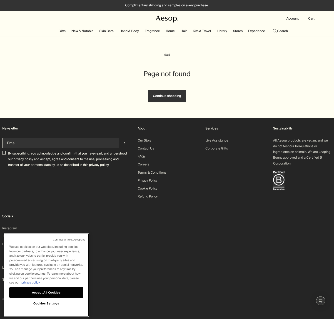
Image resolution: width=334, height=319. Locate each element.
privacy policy (23, 159)
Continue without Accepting (69, 239)
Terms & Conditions (152, 173)
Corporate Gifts (216, 149)
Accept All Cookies (46, 292)
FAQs (141, 156)
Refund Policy (148, 197)
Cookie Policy (147, 189)
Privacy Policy (147, 181)
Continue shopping (167, 96)
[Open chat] (320, 300)
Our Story (144, 141)
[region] (46, 275)
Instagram (9, 228)
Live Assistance (216, 141)
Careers (143, 164)
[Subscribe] (123, 143)
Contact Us (146, 149)
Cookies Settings (46, 304)
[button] (62, 31)
